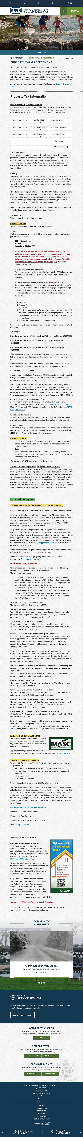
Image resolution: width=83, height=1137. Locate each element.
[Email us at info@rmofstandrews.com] (58, 3)
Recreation (41, 1116)
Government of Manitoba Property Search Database (31, 902)
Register (41, 1037)
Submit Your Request (22, 1015)
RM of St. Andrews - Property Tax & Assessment (29, 10)
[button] (39, 983)
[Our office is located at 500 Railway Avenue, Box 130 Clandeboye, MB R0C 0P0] (17, 3)
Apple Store (33, 1073)
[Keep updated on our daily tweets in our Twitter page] (69, 4)
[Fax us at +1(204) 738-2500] (45, 3)
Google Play (51, 1073)
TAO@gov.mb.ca (22, 825)
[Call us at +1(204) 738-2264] (31, 3)
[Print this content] (71, 58)
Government (41, 1108)
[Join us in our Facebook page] (66, 4)
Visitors (41, 1113)
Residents (20, 58)
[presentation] (3, 1131)
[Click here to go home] (12, 58)
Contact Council (50, 1055)
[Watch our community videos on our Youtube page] (71, 4)
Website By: (37, 1124)
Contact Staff (32, 1055)
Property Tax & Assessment (40, 58)
